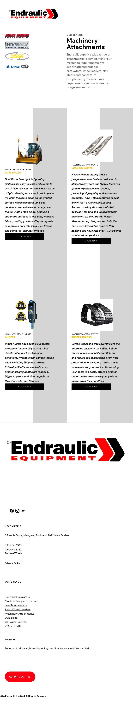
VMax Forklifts (13, 626)
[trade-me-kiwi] (23, 510)
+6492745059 (13, 544)
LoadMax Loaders (16, 605)
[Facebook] (11, 510)
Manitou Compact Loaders (21, 601)
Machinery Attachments (19, 613)
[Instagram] (17, 510)
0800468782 (13, 549)
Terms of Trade (13, 553)
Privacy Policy (12, 563)
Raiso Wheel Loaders (17, 609)
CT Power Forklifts (16, 621)
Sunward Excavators (17, 596)
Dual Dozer (11, 617)
